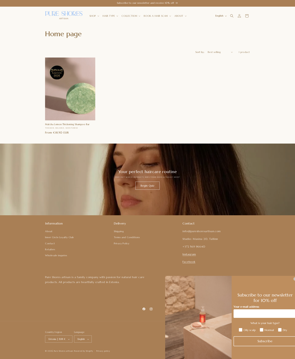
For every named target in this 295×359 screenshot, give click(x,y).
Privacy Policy (121, 243)
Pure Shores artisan (63, 351)
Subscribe (261, 341)
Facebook (188, 262)
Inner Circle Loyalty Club (59, 237)
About (49, 231)
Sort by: (199, 52)
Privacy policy (103, 351)
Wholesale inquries (56, 255)
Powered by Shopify (83, 351)
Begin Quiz (147, 185)
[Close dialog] (292, 279)
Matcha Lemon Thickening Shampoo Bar (67, 124)
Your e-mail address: (243, 306)
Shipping (119, 231)
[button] (94, 15)
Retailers (50, 249)
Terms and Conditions (127, 237)
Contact (50, 243)
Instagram (189, 254)
